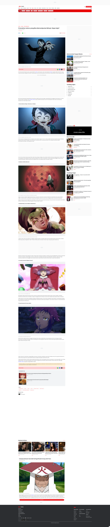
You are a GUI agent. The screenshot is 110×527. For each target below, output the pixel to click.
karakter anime (32, 98)
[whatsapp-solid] (57, 69)
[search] (84, 6)
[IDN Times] (21, 6)
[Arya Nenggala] (19, 393)
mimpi (51, 72)
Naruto (32, 489)
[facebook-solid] (59, 69)
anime (36, 72)
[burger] (91, 8)
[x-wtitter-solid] (61, 69)
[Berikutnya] (65, 440)
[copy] (64, 69)
